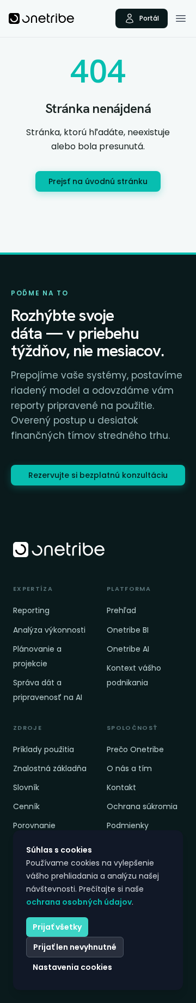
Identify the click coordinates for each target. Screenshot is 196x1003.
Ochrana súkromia (142, 806)
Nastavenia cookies (72, 967)
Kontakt (121, 787)
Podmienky (128, 825)
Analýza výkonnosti (49, 629)
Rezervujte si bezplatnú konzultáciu (98, 475)
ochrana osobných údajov (79, 902)
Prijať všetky (57, 927)
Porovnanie (34, 825)
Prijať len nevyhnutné (75, 947)
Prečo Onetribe (135, 749)
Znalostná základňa (50, 768)
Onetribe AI (128, 649)
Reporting (31, 610)
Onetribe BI (128, 629)
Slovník (26, 787)
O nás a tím (129, 768)
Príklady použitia (43, 749)
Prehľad (121, 610)
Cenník (26, 806)
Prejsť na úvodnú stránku (98, 181)
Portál (149, 18)
